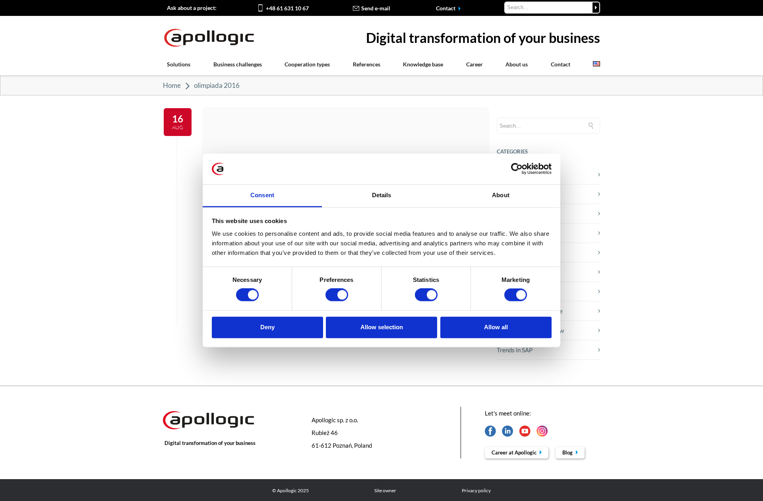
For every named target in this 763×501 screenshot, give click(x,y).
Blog (568, 452)
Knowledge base (423, 64)
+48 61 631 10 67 (287, 8)
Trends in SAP (515, 349)
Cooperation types (307, 64)
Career (474, 64)
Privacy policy (476, 490)
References (366, 64)
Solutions (178, 64)
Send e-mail (375, 8)
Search (596, 8)
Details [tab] (381, 195)
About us (516, 64)
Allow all (496, 327)
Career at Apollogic (515, 452)
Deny (267, 327)
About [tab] (500, 195)
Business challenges (237, 64)
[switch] (336, 295)
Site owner (385, 490)
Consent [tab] (262, 195)
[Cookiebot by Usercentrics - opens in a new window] (517, 169)
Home (172, 85)
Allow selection (381, 327)
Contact (446, 8)
